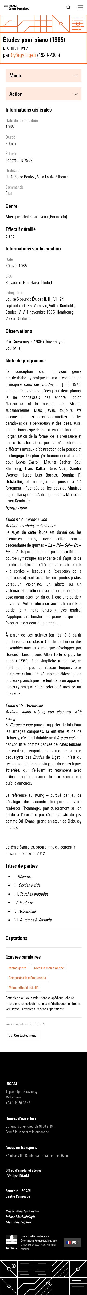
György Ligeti (23, 55)
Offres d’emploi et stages (24, 1170)
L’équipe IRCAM (17, 1176)
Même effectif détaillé (23, 987)
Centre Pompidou (18, 1196)
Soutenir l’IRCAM (18, 1191)
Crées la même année (49, 968)
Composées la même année (27, 978)
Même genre (17, 968)
